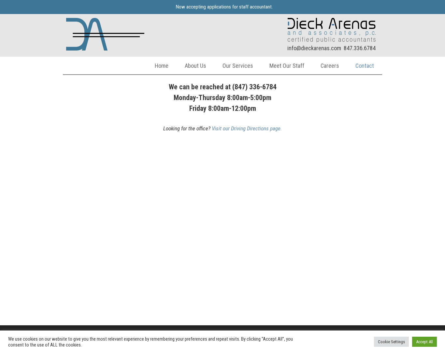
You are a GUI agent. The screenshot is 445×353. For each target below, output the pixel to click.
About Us (195, 65)
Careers (330, 65)
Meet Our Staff (286, 65)
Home (161, 65)
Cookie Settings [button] (391, 341)
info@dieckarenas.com (314, 48)
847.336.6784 (360, 48)
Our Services (238, 65)
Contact (364, 65)
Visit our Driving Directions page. (247, 128)
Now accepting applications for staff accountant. (224, 7)
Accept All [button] (424, 341)
